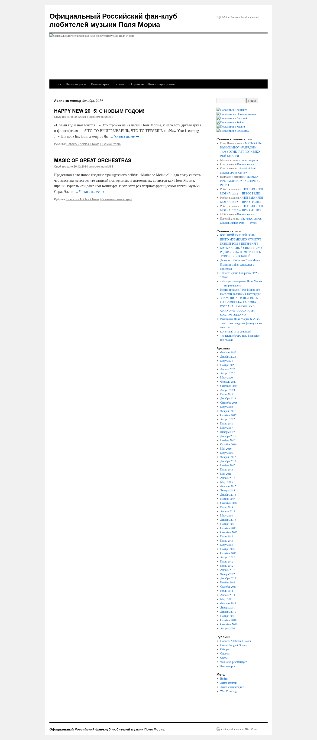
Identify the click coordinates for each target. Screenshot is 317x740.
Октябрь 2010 (228, 620)
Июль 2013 (226, 536)
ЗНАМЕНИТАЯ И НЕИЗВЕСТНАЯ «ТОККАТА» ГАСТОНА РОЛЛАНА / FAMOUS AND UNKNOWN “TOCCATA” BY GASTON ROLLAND (239, 306)
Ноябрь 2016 (227, 440)
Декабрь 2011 (228, 578)
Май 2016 (226, 448)
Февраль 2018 (228, 411)
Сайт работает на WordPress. (239, 729)
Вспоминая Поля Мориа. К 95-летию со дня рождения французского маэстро (241, 323)
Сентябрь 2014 (228, 503)
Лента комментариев (232, 687)
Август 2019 (227, 390)
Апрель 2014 (227, 511)
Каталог (119, 84)
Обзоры (225, 649)
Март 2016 (226, 452)
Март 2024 (226, 360)
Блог (58, 84)
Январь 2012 (227, 574)
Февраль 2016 (228, 457)
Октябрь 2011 (228, 586)
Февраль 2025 (228, 352)
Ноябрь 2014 (227, 498)
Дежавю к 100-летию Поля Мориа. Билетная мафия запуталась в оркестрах (240, 264)
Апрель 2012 (227, 570)
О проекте (136, 84)
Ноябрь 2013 (227, 524)
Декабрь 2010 (228, 611)
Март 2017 (226, 427)
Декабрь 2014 (228, 494)
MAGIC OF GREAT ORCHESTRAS (92, 160)
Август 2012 (227, 557)
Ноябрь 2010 (227, 616)
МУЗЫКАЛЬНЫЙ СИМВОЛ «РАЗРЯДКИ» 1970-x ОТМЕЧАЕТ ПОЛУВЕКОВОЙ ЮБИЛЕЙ (241, 252)
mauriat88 (106, 116)
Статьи (224, 657)
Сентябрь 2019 (228, 386)
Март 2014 (226, 515)
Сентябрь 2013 (228, 532)
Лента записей (228, 682)
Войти (223, 678)
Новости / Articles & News (82, 144)
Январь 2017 (227, 432)
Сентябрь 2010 (228, 624)
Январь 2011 (227, 607)
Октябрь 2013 (228, 528)
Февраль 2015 (228, 486)
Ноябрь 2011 (227, 582)
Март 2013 (226, 544)
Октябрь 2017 (228, 415)
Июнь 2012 (226, 565)
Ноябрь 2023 (227, 365)
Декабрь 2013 (228, 519)
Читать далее (126, 136)
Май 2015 (226, 473)
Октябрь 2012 (228, 553)
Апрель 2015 (227, 478)
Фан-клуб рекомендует (233, 662)
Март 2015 (226, 482)
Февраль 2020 (228, 381)
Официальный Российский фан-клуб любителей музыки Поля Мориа (113, 20)
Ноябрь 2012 (227, 549)
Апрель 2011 (227, 595)
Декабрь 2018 (228, 398)
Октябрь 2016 (228, 444)
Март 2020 (226, 377)
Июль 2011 (226, 590)
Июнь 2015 (226, 469)
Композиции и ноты (161, 84)
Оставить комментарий (116, 199)
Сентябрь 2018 (228, 402)
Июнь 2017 (226, 423)
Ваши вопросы (76, 84)
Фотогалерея (100, 84)
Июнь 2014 (226, 507)
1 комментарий (111, 144)
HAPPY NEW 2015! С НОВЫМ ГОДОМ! (99, 110)
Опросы (225, 653)
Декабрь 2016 (228, 436)
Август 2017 (227, 419)
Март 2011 (226, 599)
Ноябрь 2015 (227, 465)
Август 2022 (227, 373)
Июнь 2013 (226, 540)
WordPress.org (228, 691)
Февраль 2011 (228, 603)
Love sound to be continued (235, 331)
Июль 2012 (226, 561)
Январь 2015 (227, 490)
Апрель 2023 (227, 369)
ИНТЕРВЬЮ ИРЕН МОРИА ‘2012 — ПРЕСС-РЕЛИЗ (240, 181)
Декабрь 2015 (228, 461)
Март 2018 (226, 406)
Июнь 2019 (226, 394)
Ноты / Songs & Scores (233, 645)
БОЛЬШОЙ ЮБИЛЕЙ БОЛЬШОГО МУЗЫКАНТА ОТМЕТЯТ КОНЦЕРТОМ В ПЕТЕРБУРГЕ (240, 239)
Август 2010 (227, 628)
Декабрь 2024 (228, 356)
